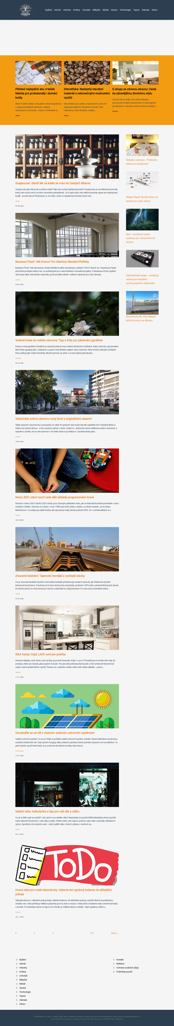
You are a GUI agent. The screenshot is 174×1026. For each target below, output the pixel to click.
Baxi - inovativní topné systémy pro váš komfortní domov (140, 238)
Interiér (57, 10)
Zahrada (145, 10)
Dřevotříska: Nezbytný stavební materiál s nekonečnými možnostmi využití (87, 93)
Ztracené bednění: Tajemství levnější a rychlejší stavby (50, 576)
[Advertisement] (87, 37)
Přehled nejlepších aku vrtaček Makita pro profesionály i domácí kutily (36, 93)
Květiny (76, 10)
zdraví (17, 201)
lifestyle (115, 111)
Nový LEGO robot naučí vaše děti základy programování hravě (54, 497)
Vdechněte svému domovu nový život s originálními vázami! (53, 418)
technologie (19, 751)
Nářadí (106, 10)
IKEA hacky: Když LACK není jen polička (40, 654)
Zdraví (154, 10)
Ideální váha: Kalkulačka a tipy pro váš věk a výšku (47, 811)
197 (92, 933)
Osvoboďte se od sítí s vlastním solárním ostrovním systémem (55, 733)
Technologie (125, 10)
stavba (66, 115)
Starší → (115, 933)
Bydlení (48, 10)
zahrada (18, 358)
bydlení (17, 437)
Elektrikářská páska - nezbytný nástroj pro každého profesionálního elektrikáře (142, 279)
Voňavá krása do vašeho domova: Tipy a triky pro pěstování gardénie (59, 340)
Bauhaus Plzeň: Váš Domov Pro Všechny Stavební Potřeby (52, 261)
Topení (136, 10)
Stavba (114, 10)
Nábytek (96, 10)
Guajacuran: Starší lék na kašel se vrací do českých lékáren (53, 183)
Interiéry (67, 10)
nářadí (17, 115)
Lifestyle (86, 10)
